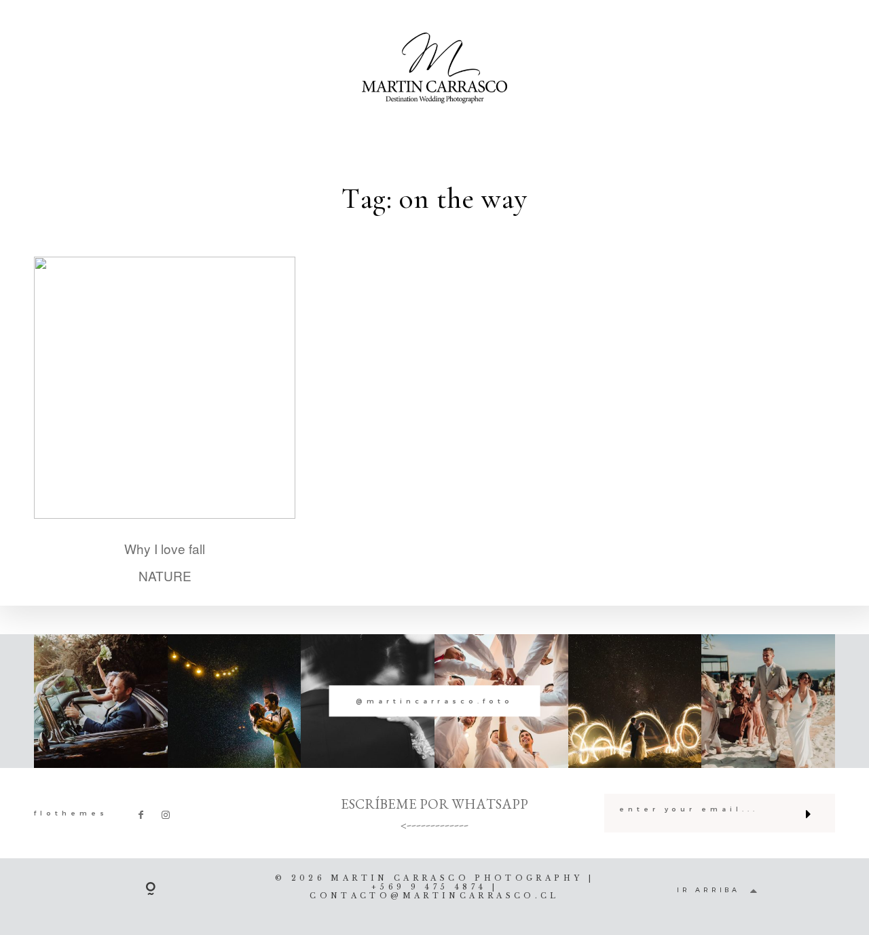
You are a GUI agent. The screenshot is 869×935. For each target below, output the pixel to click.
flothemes (71, 813)
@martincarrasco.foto (434, 701)
